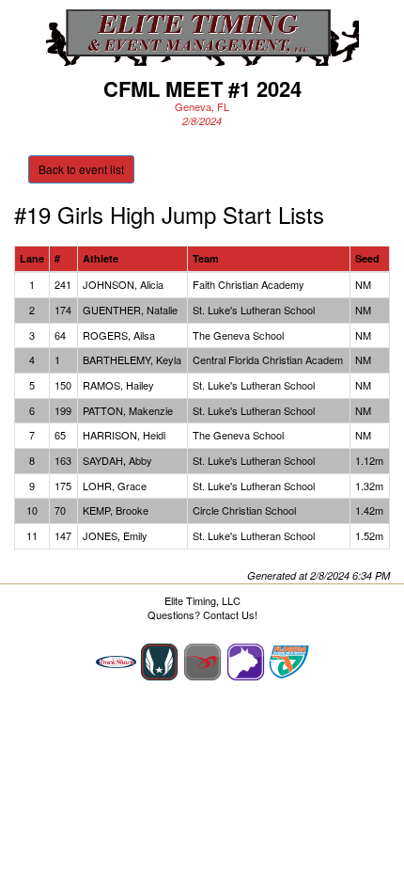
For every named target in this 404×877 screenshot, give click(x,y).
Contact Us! (230, 614)
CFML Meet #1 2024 (202, 88)
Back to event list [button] (81, 169)
